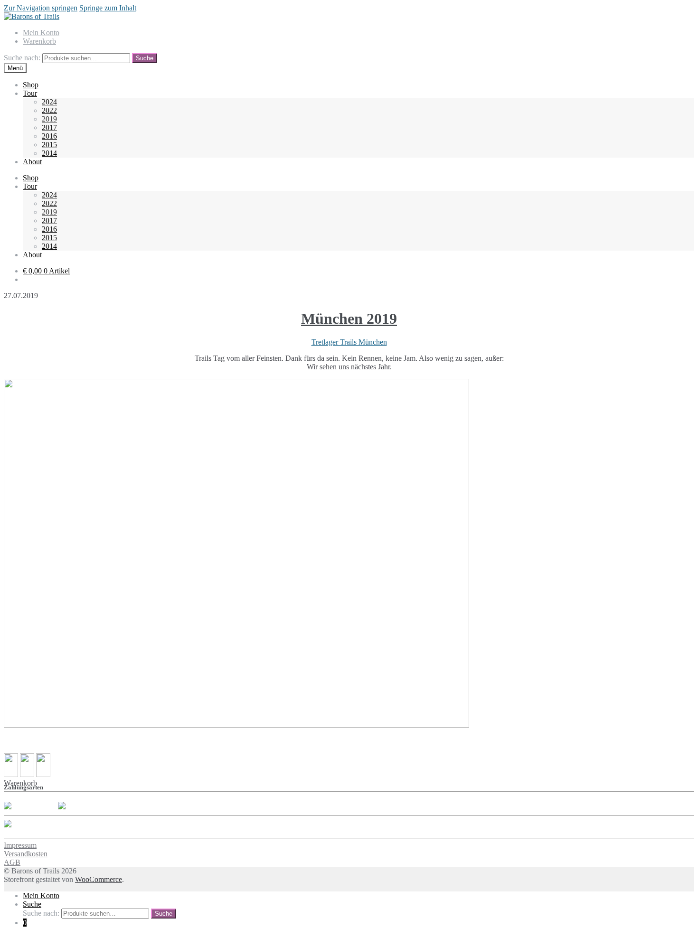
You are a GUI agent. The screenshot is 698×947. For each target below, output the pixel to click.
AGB (12, 862)
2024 (49, 102)
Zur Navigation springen (40, 8)
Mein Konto (41, 32)
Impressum (20, 845)
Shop (30, 85)
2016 (49, 136)
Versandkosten (25, 854)
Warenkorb (39, 41)
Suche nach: (22, 58)
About (32, 162)
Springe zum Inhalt (107, 8)
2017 (49, 127)
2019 (49, 119)
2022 (49, 110)
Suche (144, 58)
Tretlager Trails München (349, 342)
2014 (49, 153)
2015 (49, 145)
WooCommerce (98, 879)
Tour (30, 93)
